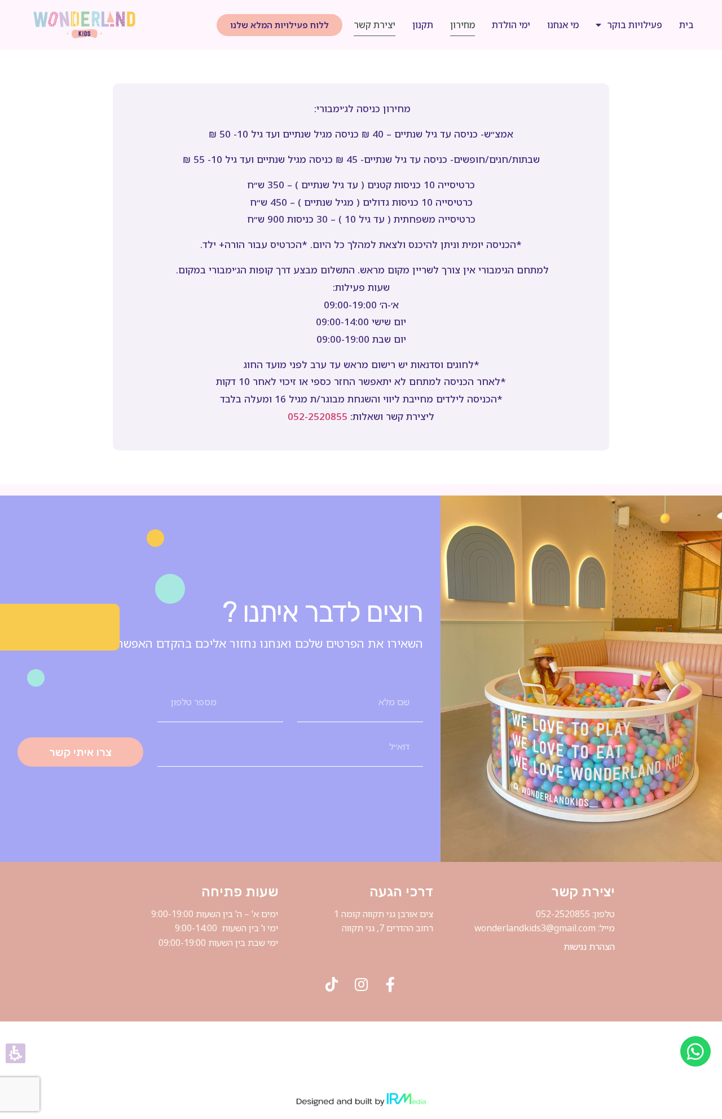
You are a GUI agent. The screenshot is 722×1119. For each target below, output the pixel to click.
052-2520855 (317, 416)
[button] (279, 25)
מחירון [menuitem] (462, 25)
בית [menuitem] (686, 25)
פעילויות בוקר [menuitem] (634, 25)
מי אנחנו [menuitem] (563, 25)
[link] (84, 24)
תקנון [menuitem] (422, 25)
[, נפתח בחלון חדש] (331, 984)
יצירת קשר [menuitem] (374, 25)
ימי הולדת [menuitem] (511, 25)
